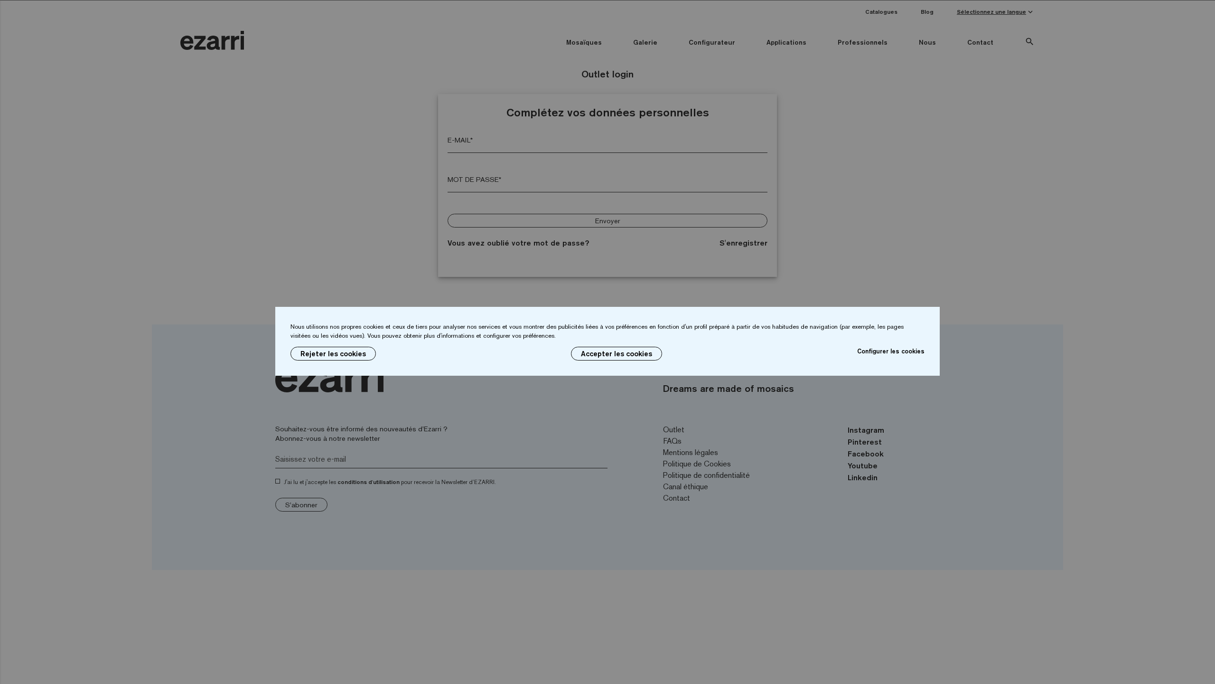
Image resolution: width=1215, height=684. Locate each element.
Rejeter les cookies (333, 353)
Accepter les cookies (616, 353)
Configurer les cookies (891, 351)
